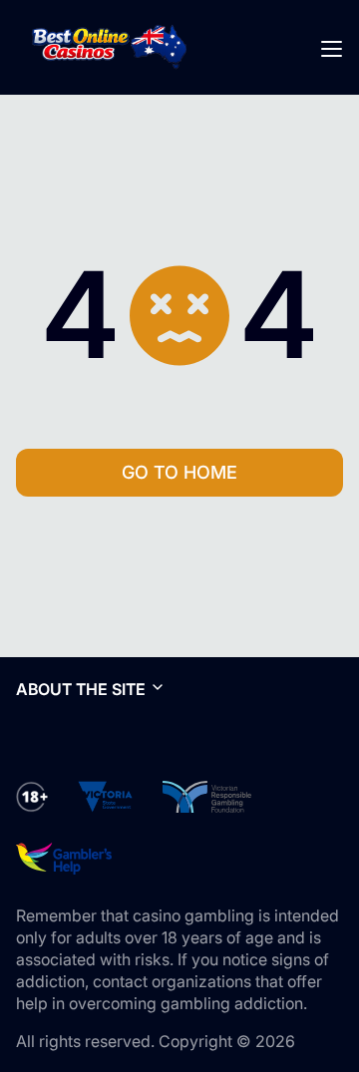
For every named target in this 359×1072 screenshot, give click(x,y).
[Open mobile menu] (331, 48)
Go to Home (179, 472)
